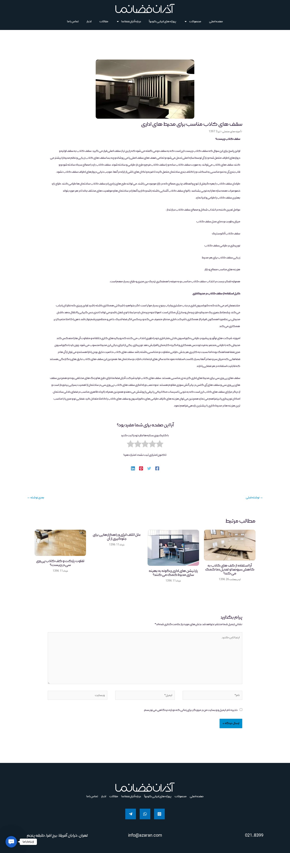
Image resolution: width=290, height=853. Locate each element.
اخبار (89, 21)
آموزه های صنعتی (231, 131)
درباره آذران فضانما (131, 21)
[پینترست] (141, 468)
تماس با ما (73, 21)
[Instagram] (159, 814)
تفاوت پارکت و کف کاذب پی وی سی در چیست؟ (60, 563)
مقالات (103, 21)
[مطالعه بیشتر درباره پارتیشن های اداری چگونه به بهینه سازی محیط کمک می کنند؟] (173, 548)
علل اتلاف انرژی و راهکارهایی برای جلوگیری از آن (117, 536)
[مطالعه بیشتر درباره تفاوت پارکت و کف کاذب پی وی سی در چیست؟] (60, 543)
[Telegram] (130, 814)
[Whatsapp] (145, 814)
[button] (11, 841)
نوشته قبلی (254, 498)
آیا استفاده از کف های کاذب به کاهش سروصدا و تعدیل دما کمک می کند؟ (229, 569)
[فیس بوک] (157, 468)
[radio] (159, 445)
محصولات (195, 21)
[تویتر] (149, 468)
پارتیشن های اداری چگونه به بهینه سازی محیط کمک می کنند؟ (173, 573)
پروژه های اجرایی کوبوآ (162, 21)
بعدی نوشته (35, 498)
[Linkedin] (133, 468)
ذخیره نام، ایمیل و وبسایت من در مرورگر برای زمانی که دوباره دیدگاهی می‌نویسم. (191, 710)
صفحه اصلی (216, 21)
